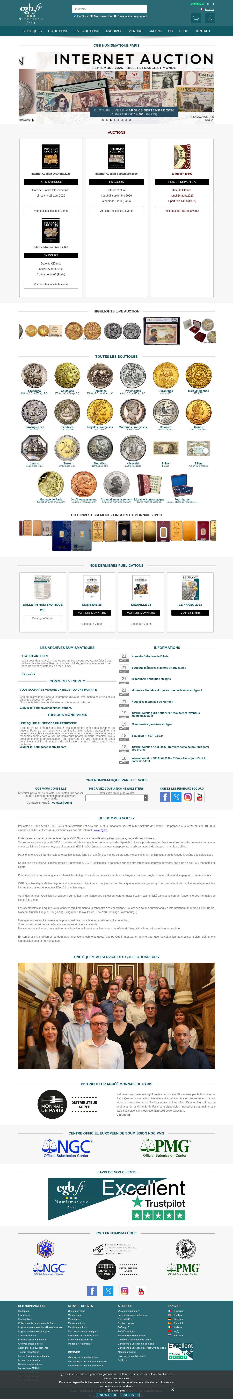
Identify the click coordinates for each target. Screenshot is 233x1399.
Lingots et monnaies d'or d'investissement (40, 1327)
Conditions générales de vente (134, 1339)
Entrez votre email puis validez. (116, 793)
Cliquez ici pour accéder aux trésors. (43, 747)
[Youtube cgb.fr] (199, 797)
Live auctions (87, 31)
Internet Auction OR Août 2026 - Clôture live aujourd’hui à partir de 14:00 (168, 760)
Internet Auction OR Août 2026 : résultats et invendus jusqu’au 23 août (166, 714)
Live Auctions (25, 1319)
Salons (155, 31)
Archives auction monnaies (32, 1339)
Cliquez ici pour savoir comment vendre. (46, 707)
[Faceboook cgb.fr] (165, 797)
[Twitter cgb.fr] (176, 797)
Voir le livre (190, 612)
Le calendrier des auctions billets (85, 1365)
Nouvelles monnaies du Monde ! (152, 701)
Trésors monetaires (28, 1352)
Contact (202, 31)
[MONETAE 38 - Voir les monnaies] (92, 588)
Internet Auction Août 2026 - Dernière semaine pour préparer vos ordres (170, 748)
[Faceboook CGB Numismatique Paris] (92, 1291)
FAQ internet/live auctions (131, 1335)
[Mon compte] (210, 22)
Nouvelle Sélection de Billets (150, 656)
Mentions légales (127, 1352)
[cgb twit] (207, 4)
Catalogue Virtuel (42, 618)
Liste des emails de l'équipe (133, 1315)
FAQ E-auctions (126, 1331)
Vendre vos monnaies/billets (83, 1357)
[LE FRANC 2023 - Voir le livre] (190, 588)
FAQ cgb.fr (123, 1327)
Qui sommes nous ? (129, 1311)
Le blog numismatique (30, 1360)
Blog (183, 31)
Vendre (135, 31)
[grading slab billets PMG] (165, 1148)
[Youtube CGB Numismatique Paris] (141, 1291)
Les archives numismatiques (33, 1356)
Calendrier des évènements (33, 1347)
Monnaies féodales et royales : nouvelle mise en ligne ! (167, 690)
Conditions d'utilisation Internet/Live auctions (142, 1347)
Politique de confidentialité (132, 1356)
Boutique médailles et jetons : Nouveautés (159, 667)
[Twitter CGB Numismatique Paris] (108, 1291)
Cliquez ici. (123, 1114)
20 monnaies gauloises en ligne (152, 724)
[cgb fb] (213, 4)
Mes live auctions (77, 1327)
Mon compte (75, 1315)
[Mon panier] (196, 22)
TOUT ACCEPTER (106, 1395)
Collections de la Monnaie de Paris (36, 1323)
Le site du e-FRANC (29, 1368)
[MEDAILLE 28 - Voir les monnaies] (141, 588)
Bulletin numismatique (30, 1364)
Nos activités (125, 1319)
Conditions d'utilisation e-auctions (136, 1343)
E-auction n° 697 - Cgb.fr (147, 735)
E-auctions (58, 31)
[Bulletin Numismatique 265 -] (42, 588)
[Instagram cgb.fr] (188, 797)
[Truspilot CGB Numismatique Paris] (197, 4)
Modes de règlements (80, 1343)
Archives (114, 31)
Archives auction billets (30, 1343)
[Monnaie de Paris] (67, 1118)
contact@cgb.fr (62, 802)
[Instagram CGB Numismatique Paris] (125, 1291)
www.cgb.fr (100, 830)
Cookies (122, 1360)
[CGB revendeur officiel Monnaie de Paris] (116, 1269)
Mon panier (74, 1319)
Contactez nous (76, 1311)
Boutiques (32, 31)
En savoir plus (116, 1390)
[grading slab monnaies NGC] (67, 1148)
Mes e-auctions (76, 1323)
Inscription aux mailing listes (83, 1335)
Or (170, 31)
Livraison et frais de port (81, 1339)
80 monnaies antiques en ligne (151, 679)
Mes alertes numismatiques (83, 1331)
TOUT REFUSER (130, 1395)
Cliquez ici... (29, 674)
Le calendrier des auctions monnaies (88, 1361)
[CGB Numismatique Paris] (31, 24)
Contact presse (126, 1323)
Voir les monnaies (92, 612)
